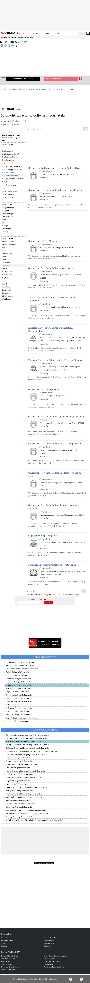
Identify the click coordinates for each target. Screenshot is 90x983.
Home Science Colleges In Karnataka (20, 774)
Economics (70, 90)
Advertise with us (7, 940)
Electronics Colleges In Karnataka (19, 688)
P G (3, 163)
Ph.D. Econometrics (9, 192)
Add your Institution (53, 79)
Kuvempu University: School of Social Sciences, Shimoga (55, 360)
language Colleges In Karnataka (18, 781)
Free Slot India (49, 943)
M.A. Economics (8, 172)
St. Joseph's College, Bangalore (42, 535)
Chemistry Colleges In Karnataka (18, 679)
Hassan (5, 220)
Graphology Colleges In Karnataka (19, 695)
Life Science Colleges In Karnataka (19, 701)
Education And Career (8, 959)
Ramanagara (6, 229)
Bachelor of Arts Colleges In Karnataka (20, 665)
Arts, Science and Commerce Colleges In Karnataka (25, 741)
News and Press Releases (10, 956)
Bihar (4, 250)
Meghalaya (6, 278)
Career (46, 33)
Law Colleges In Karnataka (16, 784)
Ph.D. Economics (8, 195)
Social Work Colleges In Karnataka (19, 807)
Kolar (4, 223)
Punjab (4, 284)
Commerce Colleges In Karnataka (18, 682)
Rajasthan (6, 287)
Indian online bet (7, 964)
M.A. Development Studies (12, 169)
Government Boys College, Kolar (43, 389)
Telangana (6, 293)
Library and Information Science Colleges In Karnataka (26, 787)
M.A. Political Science (10, 175)
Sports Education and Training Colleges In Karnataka (26, 810)
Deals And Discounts (8, 970)
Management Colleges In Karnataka (19, 790)
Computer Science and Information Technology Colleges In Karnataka (32, 751)
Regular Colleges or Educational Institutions (19, 90)
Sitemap (4, 946)
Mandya (5, 226)
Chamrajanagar (8, 213)
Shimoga (5, 232)
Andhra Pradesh (8, 241)
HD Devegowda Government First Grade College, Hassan (55, 168)
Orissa (4, 281)
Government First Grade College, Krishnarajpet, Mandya (55, 190)
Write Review (46, 171)
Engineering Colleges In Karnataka (19, 761)
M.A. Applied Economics (11, 166)
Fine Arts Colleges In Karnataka (18, 768)
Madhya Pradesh (8, 272)
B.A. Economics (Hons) (10, 154)
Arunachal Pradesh (9, 244)
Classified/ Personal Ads (52, 961)
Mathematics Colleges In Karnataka (19, 705)
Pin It (18, 109)
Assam (4, 247)
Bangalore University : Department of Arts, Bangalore (54, 564)
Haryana (5, 260)
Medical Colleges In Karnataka (17, 800)
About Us (4, 938)
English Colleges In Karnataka (17, 692)
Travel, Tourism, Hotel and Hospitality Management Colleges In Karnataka (34, 820)
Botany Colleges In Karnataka (17, 675)
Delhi (4, 256)
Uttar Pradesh (7, 296)
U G (3, 148)
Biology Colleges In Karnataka (17, 672)
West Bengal (6, 299)
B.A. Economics (7, 151)
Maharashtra (7, 275)
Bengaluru (6, 210)
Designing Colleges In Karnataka (18, 758)
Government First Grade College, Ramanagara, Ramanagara (56, 416)
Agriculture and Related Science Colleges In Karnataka (26, 738)
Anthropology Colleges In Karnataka (20, 662)
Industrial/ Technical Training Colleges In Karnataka (25, 777)
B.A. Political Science (10, 157)
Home (25, 33)
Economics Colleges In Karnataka (18, 685)
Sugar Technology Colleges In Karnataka (21, 718)
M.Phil (4, 182)
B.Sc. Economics (8, 160)
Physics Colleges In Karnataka (17, 711)
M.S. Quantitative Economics (13, 179)
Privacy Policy (49, 940)
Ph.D (3, 188)
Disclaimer (47, 946)
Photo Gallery (49, 959)
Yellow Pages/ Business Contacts (55, 956)
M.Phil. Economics (9, 185)
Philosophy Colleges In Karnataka (19, 708)
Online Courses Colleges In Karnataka (20, 804)
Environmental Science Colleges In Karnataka (23, 764)
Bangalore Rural (8, 207)
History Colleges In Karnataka (17, 698)
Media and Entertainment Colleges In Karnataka (24, 797)
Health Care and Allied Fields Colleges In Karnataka (25, 771)
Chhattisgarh (7, 254)
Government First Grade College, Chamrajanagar (51, 268)
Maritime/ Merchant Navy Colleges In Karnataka (24, 794)
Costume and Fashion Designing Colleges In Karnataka (26, 754)
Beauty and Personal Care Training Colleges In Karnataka (27, 745)
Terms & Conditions (51, 938)
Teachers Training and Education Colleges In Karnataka (27, 813)
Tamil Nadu (6, 290)
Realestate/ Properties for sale (54, 967)
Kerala (4, 269)
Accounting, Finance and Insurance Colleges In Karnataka (27, 735)
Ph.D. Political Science (10, 198)
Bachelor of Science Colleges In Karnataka (22, 669)
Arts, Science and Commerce (52, 90)
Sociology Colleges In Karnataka (18, 714)
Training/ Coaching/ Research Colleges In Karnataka (25, 817)
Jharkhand (6, 263)
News (35, 33)
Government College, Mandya (42, 241)
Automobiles (48, 964)
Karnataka (6, 266)
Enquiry (3, 943)
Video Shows (5, 961)
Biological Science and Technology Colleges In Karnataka (27, 748)
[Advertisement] (45, 15)
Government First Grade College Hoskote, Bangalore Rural (56, 443)
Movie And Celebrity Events (10, 967)
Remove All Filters (9, 132)
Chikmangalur (7, 216)
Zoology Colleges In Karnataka (18, 721)
